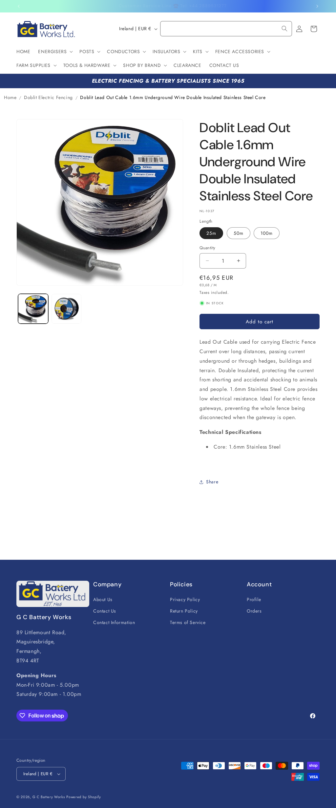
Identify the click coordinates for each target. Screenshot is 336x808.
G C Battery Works (48, 796)
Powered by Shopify (83, 796)
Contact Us (104, 611)
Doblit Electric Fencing (48, 97)
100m (267, 233)
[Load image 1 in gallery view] (33, 309)
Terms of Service (188, 622)
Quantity (207, 248)
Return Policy (184, 611)
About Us (103, 599)
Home (10, 97)
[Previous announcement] (18, 6)
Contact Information (114, 622)
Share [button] (212, 481)
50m (238, 233)
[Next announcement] (317, 6)
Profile (254, 599)
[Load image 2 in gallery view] (67, 309)
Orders (254, 611)
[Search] (284, 28)
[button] (54, 51)
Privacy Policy (185, 599)
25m (211, 233)
